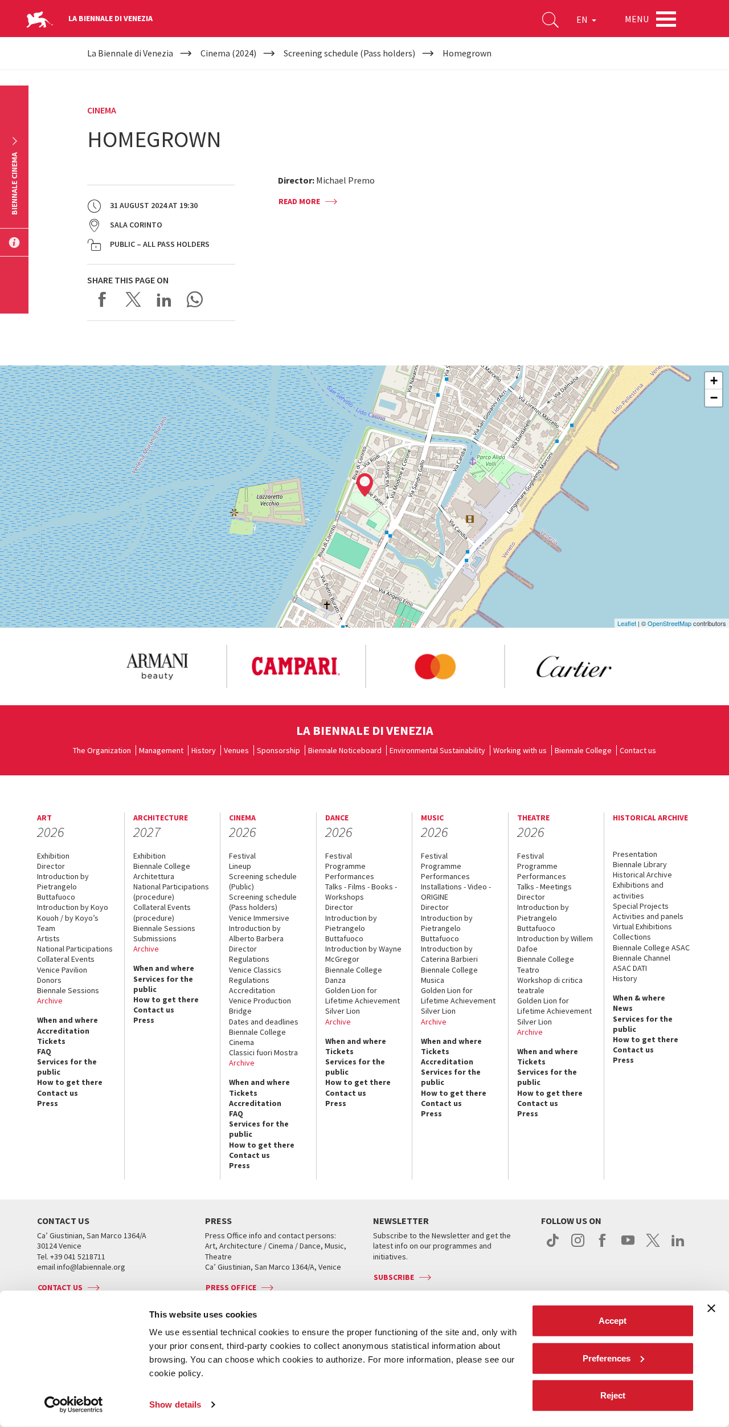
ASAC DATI (630, 968)
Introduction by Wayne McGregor (363, 954)
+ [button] (714, 380)
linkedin (678, 1246)
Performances (349, 876)
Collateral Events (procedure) (162, 912)
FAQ (44, 1051)
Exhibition (53, 856)
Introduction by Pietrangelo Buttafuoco (63, 886)
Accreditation (63, 1031)
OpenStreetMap (669, 623)
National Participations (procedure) (171, 891)
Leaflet (626, 623)
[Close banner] (711, 1308)
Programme (345, 866)
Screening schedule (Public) (263, 881)
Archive (50, 1000)
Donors (49, 980)
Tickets (51, 1041)
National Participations (75, 949)
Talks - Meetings (544, 886)
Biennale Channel (641, 958)
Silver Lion (342, 1011)
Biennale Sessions (68, 990)
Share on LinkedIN (164, 299)
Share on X (133, 299)
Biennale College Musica (449, 975)
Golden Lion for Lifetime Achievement (362, 995)
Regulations (249, 959)
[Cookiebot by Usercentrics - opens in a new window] (74, 1404)
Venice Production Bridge (260, 1005)
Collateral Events (66, 959)
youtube (628, 1246)
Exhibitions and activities (638, 890)
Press (47, 1103)
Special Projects (641, 906)
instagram (577, 1246)
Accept (612, 1321)
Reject (612, 1395)
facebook (603, 1246)
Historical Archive (642, 874)
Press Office (231, 1287)
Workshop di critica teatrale (550, 985)
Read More (299, 201)
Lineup (240, 866)
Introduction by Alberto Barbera (256, 933)
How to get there (70, 1082)
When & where (639, 998)
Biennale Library (640, 864)
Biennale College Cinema (257, 1037)
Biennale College (583, 750)
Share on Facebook (102, 299)
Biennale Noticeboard (345, 750)
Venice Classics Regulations (255, 975)
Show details (175, 1404)
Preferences (606, 1358)
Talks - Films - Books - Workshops (361, 891)
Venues (236, 750)
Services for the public (67, 1066)
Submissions (155, 938)
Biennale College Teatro (545, 964)
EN (582, 19)
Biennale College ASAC (651, 947)
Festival (242, 856)
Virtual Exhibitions (642, 926)
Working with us (520, 750)
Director (51, 866)
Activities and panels (648, 916)
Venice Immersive (259, 918)
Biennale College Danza (353, 975)
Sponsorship (278, 750)
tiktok (552, 1246)
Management (161, 750)
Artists (48, 938)
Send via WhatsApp (195, 299)
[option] (156, 666)
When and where (67, 1020)
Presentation (635, 854)
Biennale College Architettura (161, 871)
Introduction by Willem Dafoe (555, 943)
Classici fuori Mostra (263, 1052)
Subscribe (394, 1277)
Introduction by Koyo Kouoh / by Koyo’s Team (72, 917)
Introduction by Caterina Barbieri (449, 954)
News (623, 1008)
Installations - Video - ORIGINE (456, 891)
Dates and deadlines (263, 1022)
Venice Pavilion (62, 970)
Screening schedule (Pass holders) (263, 902)
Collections (632, 937)
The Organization (102, 750)
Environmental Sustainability (437, 750)
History (203, 750)
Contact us (638, 750)
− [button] (714, 398)
